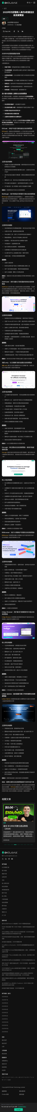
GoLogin (4, 452)
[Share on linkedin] (6, 859)
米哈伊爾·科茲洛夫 (13, 22)
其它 (9, 1080)
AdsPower (5, 286)
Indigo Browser (6, 617)
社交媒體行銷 (7, 823)
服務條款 (4, 1091)
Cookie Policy (22, 1106)
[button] (29, 2)
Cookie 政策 (5, 1094)
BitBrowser (5, 535)
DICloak (4, 131)
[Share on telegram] (9, 859)
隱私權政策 (22, 1091)
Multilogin (5, 196)
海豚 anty (4, 365)
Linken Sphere (6, 699)
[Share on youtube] (12, 859)
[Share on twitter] (3, 859)
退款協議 (21, 1094)
